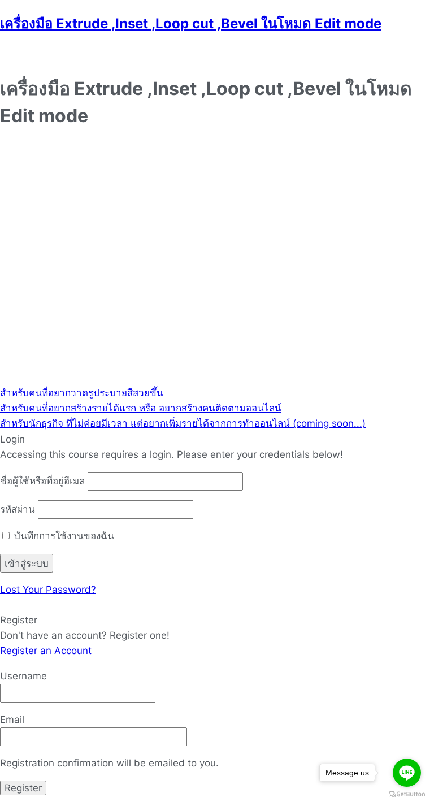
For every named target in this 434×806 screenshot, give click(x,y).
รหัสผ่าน (17, 509)
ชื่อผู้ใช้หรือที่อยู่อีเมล (42, 481)
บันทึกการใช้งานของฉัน (62, 535)
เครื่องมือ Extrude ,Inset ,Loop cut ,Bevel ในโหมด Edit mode (190, 23)
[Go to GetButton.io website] (407, 794)
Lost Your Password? (48, 589)
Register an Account (46, 650)
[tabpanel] (217, 263)
